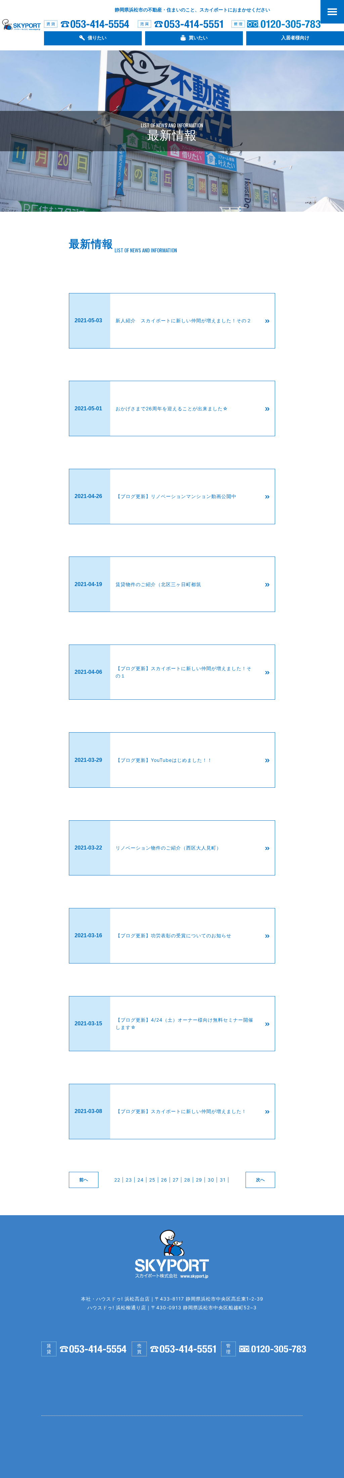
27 (176, 1180)
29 (199, 1180)
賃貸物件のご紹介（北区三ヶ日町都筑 (158, 584)
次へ (260, 1179)
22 (117, 1180)
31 (223, 1180)
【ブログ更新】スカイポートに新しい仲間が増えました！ (181, 1111)
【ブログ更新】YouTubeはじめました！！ (164, 760)
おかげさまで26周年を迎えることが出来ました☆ (172, 408)
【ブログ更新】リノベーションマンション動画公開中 (176, 496)
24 (140, 1180)
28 (187, 1180)
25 (152, 1180)
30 (211, 1180)
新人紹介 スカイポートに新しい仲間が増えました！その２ (184, 320)
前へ (83, 1179)
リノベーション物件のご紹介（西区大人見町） (168, 848)
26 (164, 1180)
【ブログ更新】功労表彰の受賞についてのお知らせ (173, 935)
